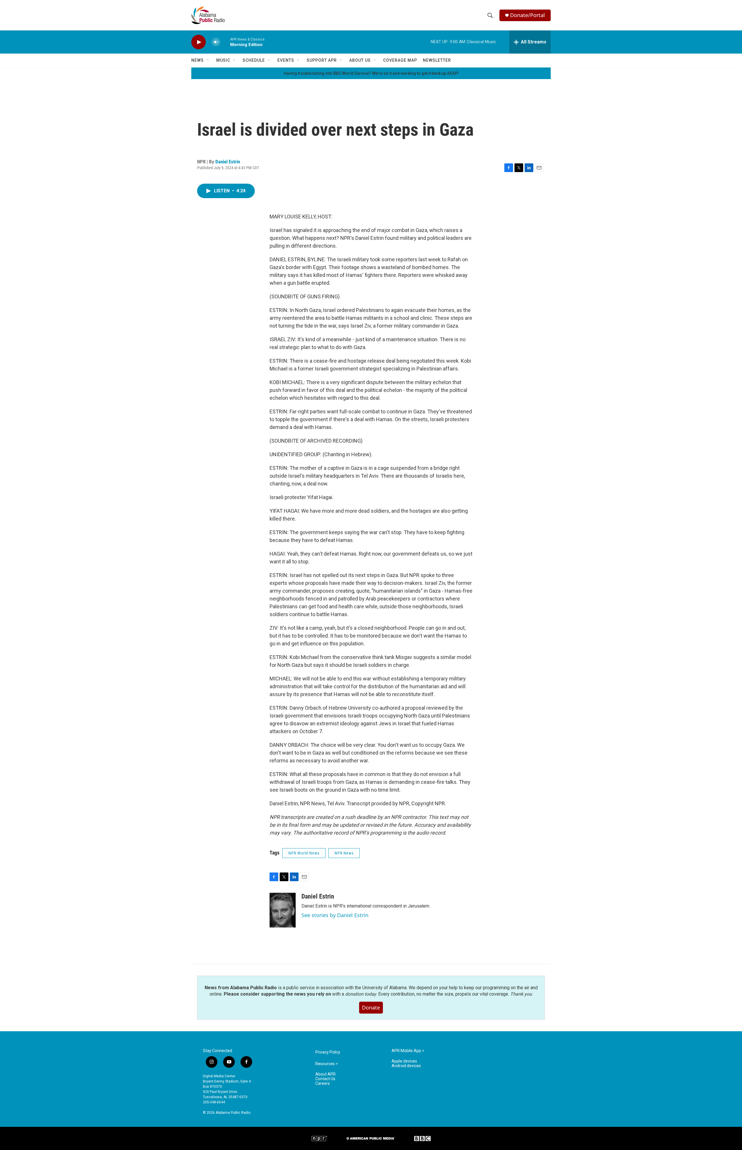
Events (285, 60)
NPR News (344, 853)
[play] (198, 42)
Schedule (254, 60)
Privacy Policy (327, 1052)
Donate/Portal (527, 15)
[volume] (216, 42)
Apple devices (404, 1061)
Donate (371, 1007)
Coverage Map (400, 60)
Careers (322, 1083)
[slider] (225, 42)
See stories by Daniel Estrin (334, 915)
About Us (360, 60)
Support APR (322, 60)
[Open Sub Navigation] (208, 60)
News (197, 60)
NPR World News (303, 853)
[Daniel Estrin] (283, 910)
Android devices (406, 1066)
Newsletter (437, 60)
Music (223, 60)
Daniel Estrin (227, 162)
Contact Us (325, 1079)
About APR (325, 1074)
